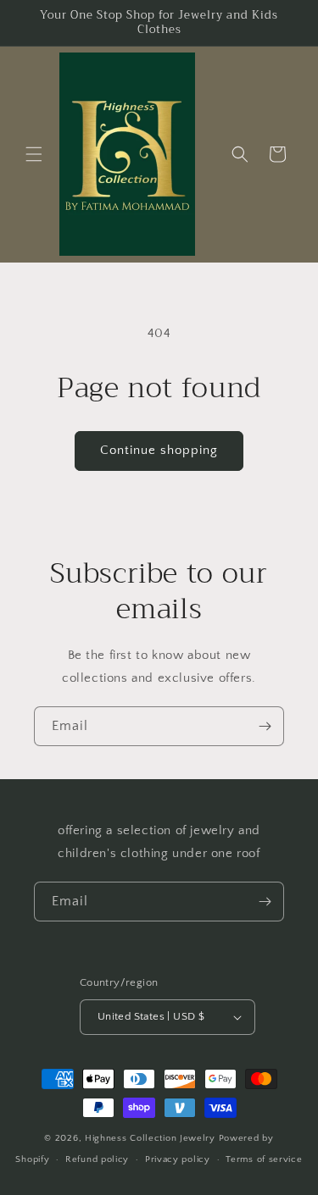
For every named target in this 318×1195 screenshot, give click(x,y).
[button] (34, 154)
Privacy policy (177, 1159)
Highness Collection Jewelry (152, 1138)
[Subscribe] (264, 726)
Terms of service (264, 1159)
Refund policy (97, 1159)
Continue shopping (159, 450)
